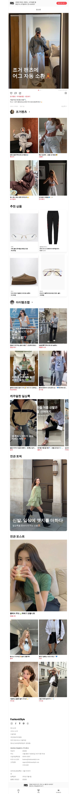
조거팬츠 (13, 96)
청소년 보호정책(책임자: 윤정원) (20, 743)
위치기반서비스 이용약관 (18, 740)
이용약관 (13, 734)
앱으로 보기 (61, 3)
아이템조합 (20, 96)
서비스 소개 (14, 731)
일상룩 (63, 106)
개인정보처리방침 (15, 737)
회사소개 (13, 728)
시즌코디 (27, 96)
